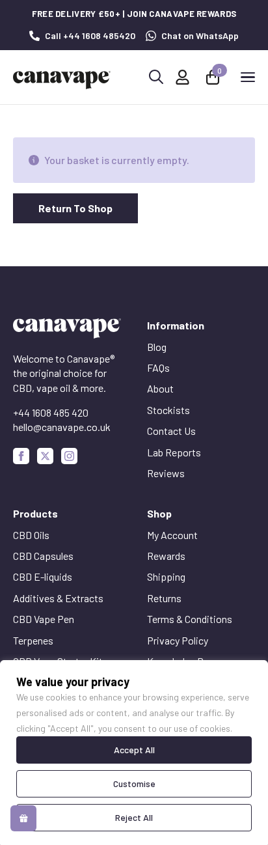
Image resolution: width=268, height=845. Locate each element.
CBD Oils (31, 535)
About (160, 388)
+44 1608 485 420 (50, 412)
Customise (134, 783)
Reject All (134, 817)
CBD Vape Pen (43, 619)
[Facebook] (21, 456)
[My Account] (182, 77)
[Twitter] (45, 456)
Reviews (166, 473)
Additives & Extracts (58, 598)
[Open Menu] (248, 77)
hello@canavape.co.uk (62, 427)
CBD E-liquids (42, 576)
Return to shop (75, 208)
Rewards (166, 555)
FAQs (158, 367)
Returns (164, 598)
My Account (172, 535)
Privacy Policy (177, 640)
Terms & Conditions (189, 619)
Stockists (168, 410)
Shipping (166, 576)
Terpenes (33, 640)
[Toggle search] (156, 76)
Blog (157, 346)
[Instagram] (69, 456)
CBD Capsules (43, 555)
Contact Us (171, 430)
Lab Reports (174, 452)
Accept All (134, 749)
